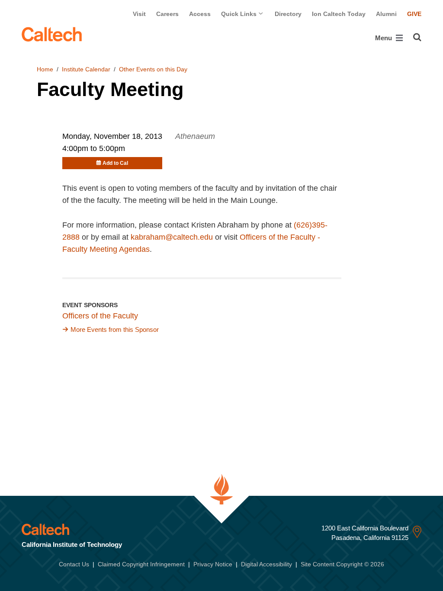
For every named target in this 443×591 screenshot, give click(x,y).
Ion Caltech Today (339, 13)
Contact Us (74, 564)
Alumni (386, 13)
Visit (139, 13)
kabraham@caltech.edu (172, 237)
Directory (288, 13)
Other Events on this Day (153, 69)
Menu (384, 38)
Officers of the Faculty (100, 316)
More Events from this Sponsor (115, 329)
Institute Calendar (86, 69)
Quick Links (239, 13)
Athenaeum (195, 136)
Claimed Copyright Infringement (141, 564)
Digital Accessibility (266, 564)
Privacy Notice (212, 564)
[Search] (417, 37)
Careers (167, 13)
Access (200, 13)
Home (45, 69)
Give (414, 13)
